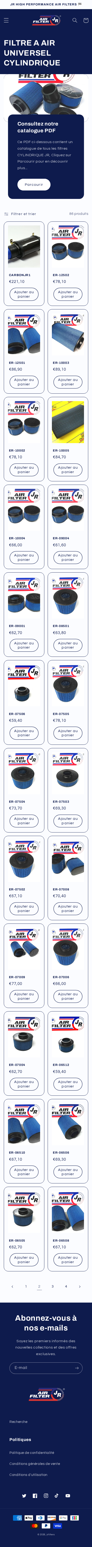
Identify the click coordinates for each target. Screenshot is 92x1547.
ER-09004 (61, 538)
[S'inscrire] (76, 1368)
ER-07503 (61, 801)
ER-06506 (61, 1152)
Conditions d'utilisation (28, 1475)
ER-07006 (61, 977)
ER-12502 (61, 275)
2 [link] (39, 1286)
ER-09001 (17, 626)
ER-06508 (61, 1240)
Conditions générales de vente (34, 1464)
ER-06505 (17, 1240)
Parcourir (34, 184)
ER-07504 (17, 801)
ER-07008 (61, 889)
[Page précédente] (12, 1286)
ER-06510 (17, 1152)
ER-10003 (61, 363)
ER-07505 (61, 714)
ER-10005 (61, 450)
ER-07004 (17, 1065)
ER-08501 (61, 626)
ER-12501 (17, 363)
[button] (6, 20)
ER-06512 (61, 1065)
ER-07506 (17, 714)
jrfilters (51, 1535)
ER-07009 (17, 977)
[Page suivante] (79, 1286)
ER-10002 (17, 450)
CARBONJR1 (20, 275)
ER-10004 (17, 538)
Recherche (18, 1422)
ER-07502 (17, 889)
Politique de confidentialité (31, 1453)
